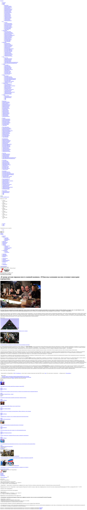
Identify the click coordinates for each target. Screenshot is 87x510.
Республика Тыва (7, 72)
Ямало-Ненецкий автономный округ (10, 63)
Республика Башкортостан (8, 48)
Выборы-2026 (16, 465)
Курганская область (7, 60)
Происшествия (5, 242)
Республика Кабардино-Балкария (10, 78)
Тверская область (7, 18)
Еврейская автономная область (9, 85)
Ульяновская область (6, 150)
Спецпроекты (4, 250)
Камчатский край (7, 86)
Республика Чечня (7, 80)
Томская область (5, 169)
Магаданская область (8, 87)
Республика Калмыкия (6, 122)
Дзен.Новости (18, 373)
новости (1, 233)
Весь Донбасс (6, 95)
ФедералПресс (68, 373)
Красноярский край (7, 68)
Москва (3, 3)
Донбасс (3, 94)
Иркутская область (7, 66)
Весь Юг (5, 22)
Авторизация (2, 475)
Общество (4, 241)
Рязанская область (7, 16)
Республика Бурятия (7, 93)
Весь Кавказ (6, 75)
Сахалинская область (8, 90)
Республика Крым (7, 28)
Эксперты (6, 246)
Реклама (3, 223)
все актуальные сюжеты (4, 468)
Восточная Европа (7, 419)
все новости (2, 448)
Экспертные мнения (7, 247)
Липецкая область (7, 14)
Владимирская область (8, 8)
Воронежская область (8, 9)
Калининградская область (8, 33)
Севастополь (6, 29)
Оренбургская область (6, 141)
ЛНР (5, 98)
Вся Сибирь (4, 160)
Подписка (6, 251)
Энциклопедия (7, 245)
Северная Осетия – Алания (9, 81)
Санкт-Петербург (7, 41)
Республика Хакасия (8, 73)
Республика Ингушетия (8, 77)
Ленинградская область (6, 131)
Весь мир (4, 2)
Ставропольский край (8, 82)
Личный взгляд (7, 248)
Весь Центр (6, 5)
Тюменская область (7, 61)
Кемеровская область (8, 67)
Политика (2, 388)
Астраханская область (8, 23)
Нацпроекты (4, 243)
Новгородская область (8, 37)
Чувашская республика (8, 55)
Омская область (7, 70)
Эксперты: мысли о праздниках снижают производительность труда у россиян (15, 376)
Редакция (2, 474)
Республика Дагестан (8, 76)
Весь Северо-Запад (7, 31)
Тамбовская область (7, 17)
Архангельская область (8, 32)
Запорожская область (8, 96)
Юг (3, 21)
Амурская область (7, 84)
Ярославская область (8, 20)
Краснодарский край (8, 25)
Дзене (13, 378)
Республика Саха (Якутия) (9, 89)
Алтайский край (7, 65)
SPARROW (41, 507)
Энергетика (6, 238)
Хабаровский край (7, 91)
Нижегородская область (6, 140)
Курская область (7, 13)
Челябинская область (8, 59)
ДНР (5, 99)
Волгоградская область (8, 24)
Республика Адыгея (5, 121)
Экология (4, 244)
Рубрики (1, 234)
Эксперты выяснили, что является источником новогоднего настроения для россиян (16, 377)
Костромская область (8, 12)
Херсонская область (7, 97)
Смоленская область (5, 112)
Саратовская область (8, 53)
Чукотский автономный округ (7, 187)
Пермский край (7, 47)
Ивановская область (7, 10)
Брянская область (5, 103)
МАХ (15, 373)
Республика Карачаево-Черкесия (10, 79)
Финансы (6, 240)
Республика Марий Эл (8, 49)
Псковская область (7, 38)
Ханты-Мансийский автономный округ (11, 62)
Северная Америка (7, 408)
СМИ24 (40, 508)
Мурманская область (8, 36)
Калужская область (7, 11)
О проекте (2, 472)
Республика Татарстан (8, 51)
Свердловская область (8, 58)
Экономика (6, 237)
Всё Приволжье (7, 43)
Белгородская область (6, 102)
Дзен (45, 373)
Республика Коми (7, 40)
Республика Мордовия (8, 50)
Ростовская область (7, 27)
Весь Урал (6, 57)
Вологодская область (8, 34)
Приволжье (4, 42)
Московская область (7, 6)
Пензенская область (7, 46)
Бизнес (3, 236)
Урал (3, 56)
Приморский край (7, 88)
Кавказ (3, 74)
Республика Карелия (8, 39)
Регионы (1, 0)
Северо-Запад (4, 30)
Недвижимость (7, 239)
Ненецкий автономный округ (9, 35)
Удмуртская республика (8, 54)
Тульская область (7, 19)
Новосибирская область (8, 69)
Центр (3, 4)
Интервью (6, 249)
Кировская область (7, 44)
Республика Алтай (7, 71)
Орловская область (7, 15)
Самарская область (7, 52)
